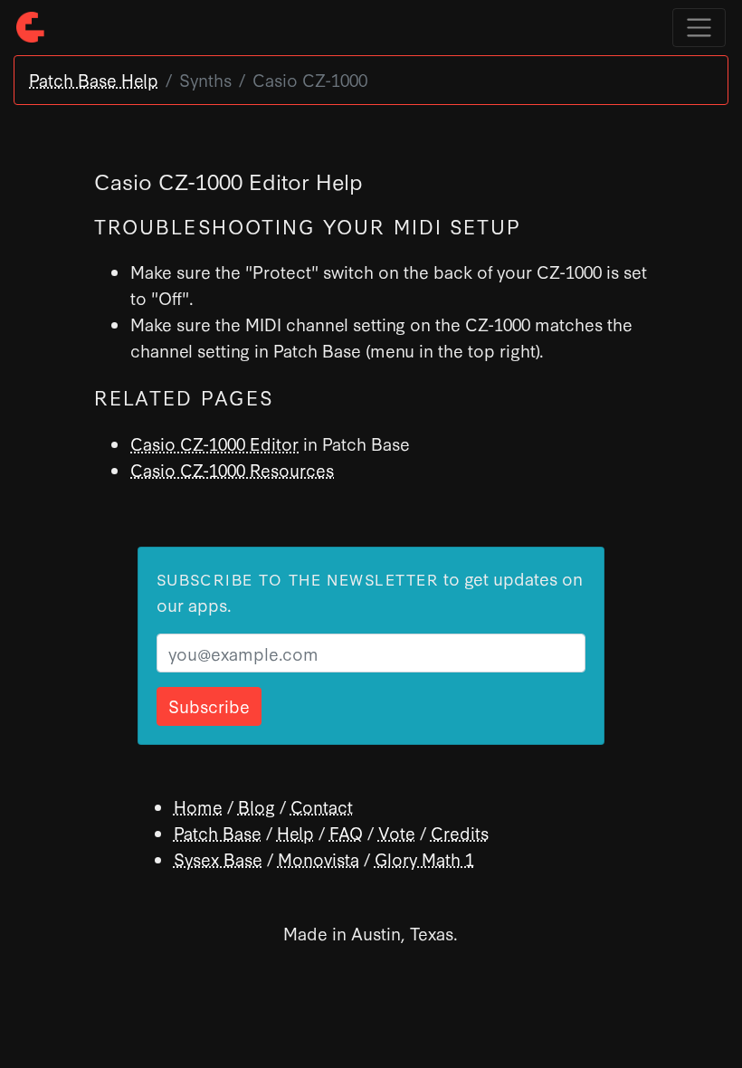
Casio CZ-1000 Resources (232, 469)
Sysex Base (218, 858)
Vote (396, 832)
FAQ (346, 832)
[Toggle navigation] (699, 27)
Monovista (318, 858)
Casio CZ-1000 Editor (214, 443)
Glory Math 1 (424, 858)
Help (295, 832)
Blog (256, 806)
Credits (460, 832)
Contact (321, 806)
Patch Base (218, 832)
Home (198, 806)
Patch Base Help (93, 79)
